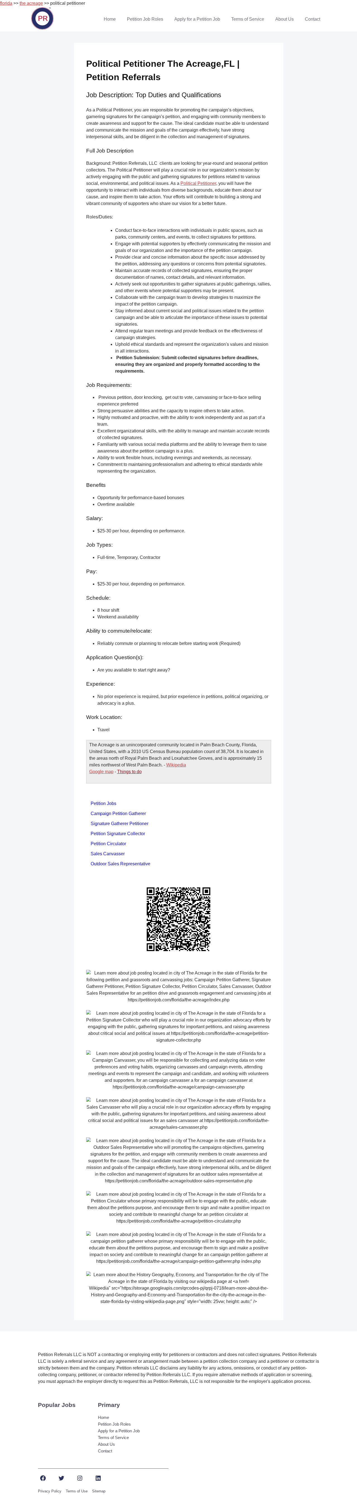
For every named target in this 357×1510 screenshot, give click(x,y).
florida (6, 3)
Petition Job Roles (145, 19)
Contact (312, 19)
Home (110, 19)
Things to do (129, 771)
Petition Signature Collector (118, 833)
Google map (101, 771)
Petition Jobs (103, 803)
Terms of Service (247, 19)
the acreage (31, 3)
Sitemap (98, 1491)
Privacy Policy (49, 1491)
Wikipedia (176, 765)
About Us (284, 19)
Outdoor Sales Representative (120, 863)
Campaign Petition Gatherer (118, 813)
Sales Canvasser (108, 853)
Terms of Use (77, 1491)
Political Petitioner (198, 183)
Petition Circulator (108, 843)
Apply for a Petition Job (197, 19)
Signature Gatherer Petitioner (119, 823)
